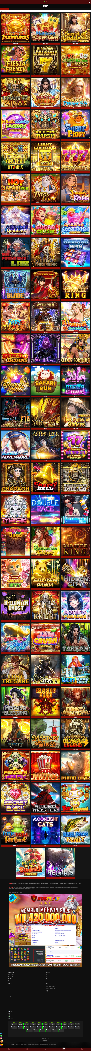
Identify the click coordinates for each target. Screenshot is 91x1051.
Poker (9, 1002)
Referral (47, 978)
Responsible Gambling (11, 976)
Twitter (11, 1011)
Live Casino (10, 990)
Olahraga (9, 996)
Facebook (12, 1013)
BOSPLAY (10, 883)
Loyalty (47, 976)
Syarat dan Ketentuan (11, 980)
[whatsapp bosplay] (1, 1035)
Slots (9, 988)
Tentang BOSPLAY (11, 974)
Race (9, 992)
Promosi (47, 974)
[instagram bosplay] (1, 1038)
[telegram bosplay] (1, 1033)
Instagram (12, 1016)
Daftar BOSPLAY (11, 887)
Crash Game (10, 998)
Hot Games (10, 986)
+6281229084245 (51, 986)
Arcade (9, 1000)
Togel (9, 994)
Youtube (11, 1018)
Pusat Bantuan (10, 978)
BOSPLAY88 (50, 990)
